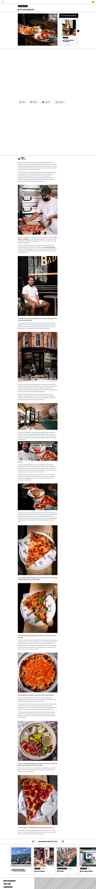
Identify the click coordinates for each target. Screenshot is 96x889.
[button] (78, 31)
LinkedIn (7, 887)
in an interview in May (49, 247)
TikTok (7, 884)
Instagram (9, 881)
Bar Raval (25, 239)
